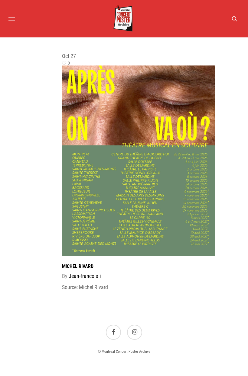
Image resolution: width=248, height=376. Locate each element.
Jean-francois (83, 276)
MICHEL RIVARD (77, 266)
